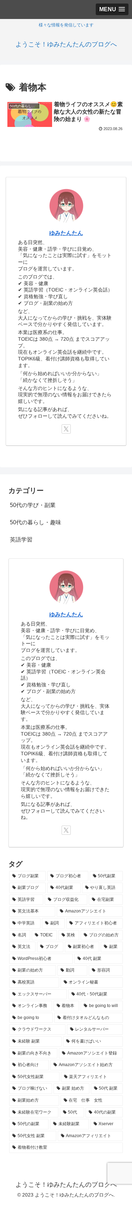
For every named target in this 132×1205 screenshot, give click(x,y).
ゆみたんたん (66, 233)
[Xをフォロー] (66, 429)
